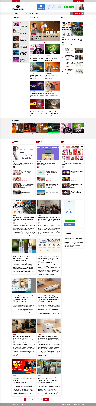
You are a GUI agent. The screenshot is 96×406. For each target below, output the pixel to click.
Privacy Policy (81, 404)
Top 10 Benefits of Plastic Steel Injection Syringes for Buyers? (70, 56)
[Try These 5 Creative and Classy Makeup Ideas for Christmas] (17, 185)
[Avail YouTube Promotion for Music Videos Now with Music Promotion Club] (37, 104)
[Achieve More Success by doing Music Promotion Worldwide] (37, 86)
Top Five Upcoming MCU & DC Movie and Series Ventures (76, 192)
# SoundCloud (33, 0)
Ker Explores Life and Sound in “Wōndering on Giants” (23, 53)
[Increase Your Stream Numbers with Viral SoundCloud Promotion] (18, 128)
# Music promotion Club (61, 0)
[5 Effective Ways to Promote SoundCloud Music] (52, 86)
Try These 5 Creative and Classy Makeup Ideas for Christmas (27, 185)
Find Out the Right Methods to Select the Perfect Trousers (23, 163)
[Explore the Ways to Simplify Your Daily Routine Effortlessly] (41, 172)
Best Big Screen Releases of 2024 (75, 178)
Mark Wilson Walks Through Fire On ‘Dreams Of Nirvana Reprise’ (24, 46)
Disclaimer (75, 404)
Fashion (15, 141)
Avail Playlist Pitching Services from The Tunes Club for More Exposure (44, 35)
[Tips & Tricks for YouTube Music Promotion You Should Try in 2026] (16, 31)
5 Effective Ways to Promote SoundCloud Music (51, 94)
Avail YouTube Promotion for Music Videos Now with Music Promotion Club (37, 112)
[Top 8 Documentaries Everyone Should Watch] (66, 172)
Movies (63, 141)
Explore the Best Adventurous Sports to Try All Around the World (52, 192)
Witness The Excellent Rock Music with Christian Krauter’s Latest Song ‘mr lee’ (24, 60)
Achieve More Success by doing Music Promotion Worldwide (37, 94)
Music (22, 13)
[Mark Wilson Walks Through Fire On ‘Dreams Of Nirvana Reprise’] (16, 45)
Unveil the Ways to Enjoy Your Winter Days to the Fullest (52, 185)
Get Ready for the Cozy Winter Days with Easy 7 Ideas (27, 192)
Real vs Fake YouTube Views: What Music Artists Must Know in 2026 (23, 39)
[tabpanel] (45, 31)
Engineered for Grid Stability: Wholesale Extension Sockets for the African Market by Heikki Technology (49, 297)
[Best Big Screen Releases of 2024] (66, 179)
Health (37, 13)
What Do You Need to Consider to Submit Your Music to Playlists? (36, 76)
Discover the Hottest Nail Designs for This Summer (26, 172)
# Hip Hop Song (40, 0)
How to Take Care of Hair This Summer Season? (52, 178)
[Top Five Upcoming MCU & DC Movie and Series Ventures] (66, 192)
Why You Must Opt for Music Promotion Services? (41, 134)
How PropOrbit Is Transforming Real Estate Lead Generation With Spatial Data (72, 41)
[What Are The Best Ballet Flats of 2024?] (17, 179)
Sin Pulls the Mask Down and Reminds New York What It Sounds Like (23, 25)
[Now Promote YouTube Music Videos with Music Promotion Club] (30, 128)
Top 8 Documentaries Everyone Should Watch (76, 172)
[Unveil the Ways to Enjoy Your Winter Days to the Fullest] (41, 185)
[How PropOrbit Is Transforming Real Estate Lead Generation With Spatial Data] (72, 29)
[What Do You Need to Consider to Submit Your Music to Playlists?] (37, 67)
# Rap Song (47, 0)
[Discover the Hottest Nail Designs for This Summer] (17, 172)
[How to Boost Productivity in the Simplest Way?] (48, 153)
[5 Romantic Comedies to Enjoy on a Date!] (72, 153)
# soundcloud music (25, 0)
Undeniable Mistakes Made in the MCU (76, 185)
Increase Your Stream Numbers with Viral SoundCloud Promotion (16, 135)
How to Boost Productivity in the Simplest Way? (46, 163)
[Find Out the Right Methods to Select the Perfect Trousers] (23, 153)
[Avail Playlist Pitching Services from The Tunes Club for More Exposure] (45, 31)
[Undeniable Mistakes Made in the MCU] (66, 185)
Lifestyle (39, 141)
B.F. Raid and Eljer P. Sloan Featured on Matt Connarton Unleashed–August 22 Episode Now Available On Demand (70, 49)
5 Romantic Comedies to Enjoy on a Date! (71, 163)
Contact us (69, 404)
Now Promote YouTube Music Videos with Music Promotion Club (29, 135)
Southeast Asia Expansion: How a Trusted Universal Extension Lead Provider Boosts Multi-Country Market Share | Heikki (49, 338)
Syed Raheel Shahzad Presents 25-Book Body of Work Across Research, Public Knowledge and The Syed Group (70, 63)
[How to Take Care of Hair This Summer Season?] (41, 179)
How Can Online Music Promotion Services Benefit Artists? (51, 76)
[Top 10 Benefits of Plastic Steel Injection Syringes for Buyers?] (79, 57)
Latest (25, 13)
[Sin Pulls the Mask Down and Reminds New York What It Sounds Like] (16, 24)
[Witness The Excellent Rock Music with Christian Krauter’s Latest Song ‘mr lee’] (16, 59)
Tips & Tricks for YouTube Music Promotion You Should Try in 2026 (23, 32)
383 (41, 399)
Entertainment (16, 13)
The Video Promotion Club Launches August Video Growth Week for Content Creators (24, 378)
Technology (31, 13)
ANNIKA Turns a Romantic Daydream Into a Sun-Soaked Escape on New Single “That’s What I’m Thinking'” (48, 378)
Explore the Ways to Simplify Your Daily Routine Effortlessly (52, 172)
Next (82, 128)
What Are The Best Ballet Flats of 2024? (27, 178)
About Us (64, 404)
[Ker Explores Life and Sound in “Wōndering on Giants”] (16, 52)
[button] (71, 13)
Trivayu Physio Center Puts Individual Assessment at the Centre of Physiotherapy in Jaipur (69, 70)
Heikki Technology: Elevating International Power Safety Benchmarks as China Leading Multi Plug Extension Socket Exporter (23, 338)
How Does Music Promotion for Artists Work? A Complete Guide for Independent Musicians (52, 57)
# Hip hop (53, 0)
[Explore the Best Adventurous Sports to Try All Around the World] (41, 192)
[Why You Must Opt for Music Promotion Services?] (42, 128)
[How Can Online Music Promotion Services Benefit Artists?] (52, 67)
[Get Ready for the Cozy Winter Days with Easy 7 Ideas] (17, 192)
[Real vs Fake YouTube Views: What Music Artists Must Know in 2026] (16, 38)
